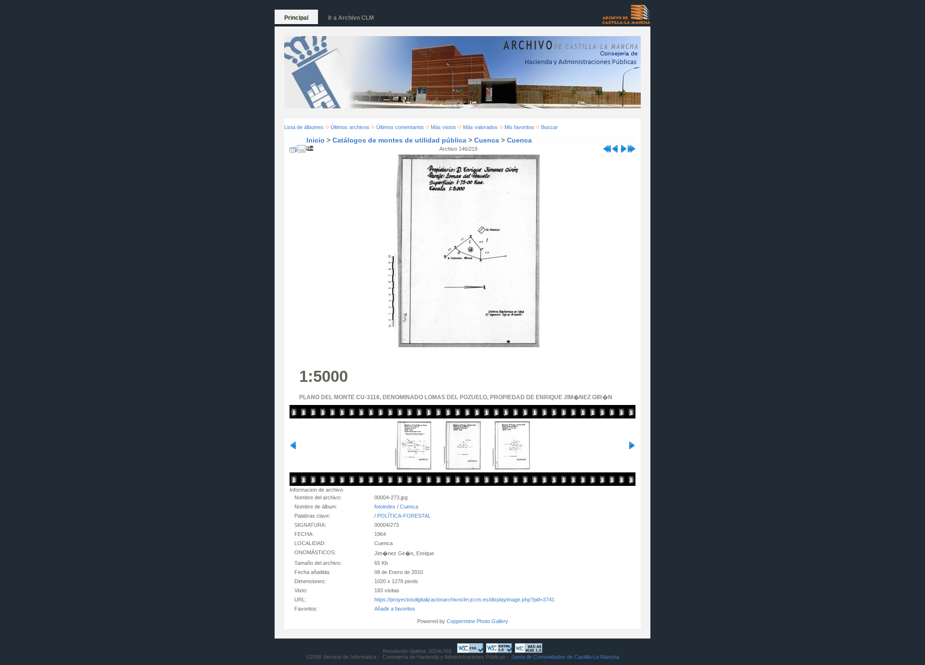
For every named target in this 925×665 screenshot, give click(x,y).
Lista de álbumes (304, 127)
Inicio (315, 140)
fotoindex (385, 506)
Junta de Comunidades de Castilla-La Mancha (565, 657)
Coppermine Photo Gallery (477, 621)
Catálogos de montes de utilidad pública (399, 140)
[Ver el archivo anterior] (615, 147)
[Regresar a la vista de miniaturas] (293, 147)
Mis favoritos (519, 127)
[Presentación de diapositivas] (310, 147)
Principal (296, 17)
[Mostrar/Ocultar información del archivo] (301, 147)
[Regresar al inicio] (607, 147)
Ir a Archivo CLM (351, 17)
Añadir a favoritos (394, 609)
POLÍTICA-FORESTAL (404, 516)
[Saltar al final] (631, 147)
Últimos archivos (350, 127)
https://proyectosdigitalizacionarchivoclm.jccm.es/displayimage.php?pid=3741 (464, 599)
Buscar (549, 127)
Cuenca (486, 140)
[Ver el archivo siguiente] (623, 147)
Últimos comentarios (400, 127)
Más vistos (443, 127)
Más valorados (480, 127)
